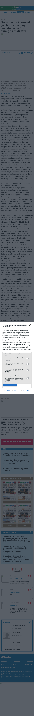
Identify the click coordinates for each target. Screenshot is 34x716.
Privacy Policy (26, 390)
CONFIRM (10, 385)
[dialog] (17, 358)
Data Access (17, 390)
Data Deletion (7, 390)
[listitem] (17, 354)
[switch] (27, 358)
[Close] (30, 325)
